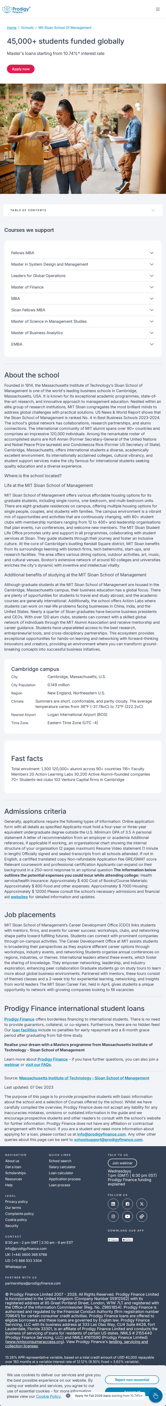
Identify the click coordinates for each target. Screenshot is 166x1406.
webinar (11, 1064)
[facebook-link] (127, 1204)
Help (9, 1185)
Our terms (13, 1207)
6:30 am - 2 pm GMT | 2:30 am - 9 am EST (39, 1242)
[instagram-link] (113, 1216)
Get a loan (13, 1167)
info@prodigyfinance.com (101, 1134)
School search (60, 1161)
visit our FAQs (38, 1064)
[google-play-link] (113, 1239)
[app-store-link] (127, 1239)
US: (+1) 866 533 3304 (23, 1260)
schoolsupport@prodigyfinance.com (108, 1139)
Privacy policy (16, 1201)
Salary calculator (62, 1167)
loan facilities (24, 1030)
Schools (27, 27)
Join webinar (122, 1163)
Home (11, 27)
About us (12, 1161)
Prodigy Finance (19, 1019)
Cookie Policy (48, 1396)
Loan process (59, 1185)
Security (11, 1226)
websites (19, 897)
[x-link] (141, 1204)
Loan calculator (61, 1173)
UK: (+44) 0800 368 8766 (26, 1254)
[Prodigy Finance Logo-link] (16, 9)
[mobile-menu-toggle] (158, 9)
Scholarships (15, 1173)
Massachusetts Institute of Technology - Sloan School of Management (84, 1078)
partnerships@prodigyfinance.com (33, 1283)
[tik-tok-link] (141, 1216)
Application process (65, 1179)
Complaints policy (19, 1213)
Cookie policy (16, 1219)
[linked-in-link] (113, 1204)
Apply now (21, 69)
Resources (13, 1179)
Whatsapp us (15, 1266)
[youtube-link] (127, 1216)
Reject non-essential (132, 1380)
